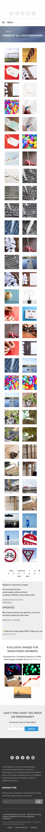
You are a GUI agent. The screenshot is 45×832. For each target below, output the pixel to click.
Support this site (9, 634)
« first (11, 571)
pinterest (28, 13)
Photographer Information (14, 822)
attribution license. (10, 780)
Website (15, 748)
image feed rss (28, 757)
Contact (34, 827)
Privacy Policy (21, 827)
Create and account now (12, 599)
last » (28, 576)
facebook (17, 13)
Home (8, 31)
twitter (11, 13)
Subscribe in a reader (11, 620)
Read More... (7, 602)
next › (19, 576)
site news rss (22, 757)
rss (22, 13)
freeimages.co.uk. (9, 772)
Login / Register (33, 822)
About (10, 827)
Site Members (35, 659)
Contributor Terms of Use (13, 824)
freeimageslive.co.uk (15, 5)
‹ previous (21, 571)
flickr (34, 13)
